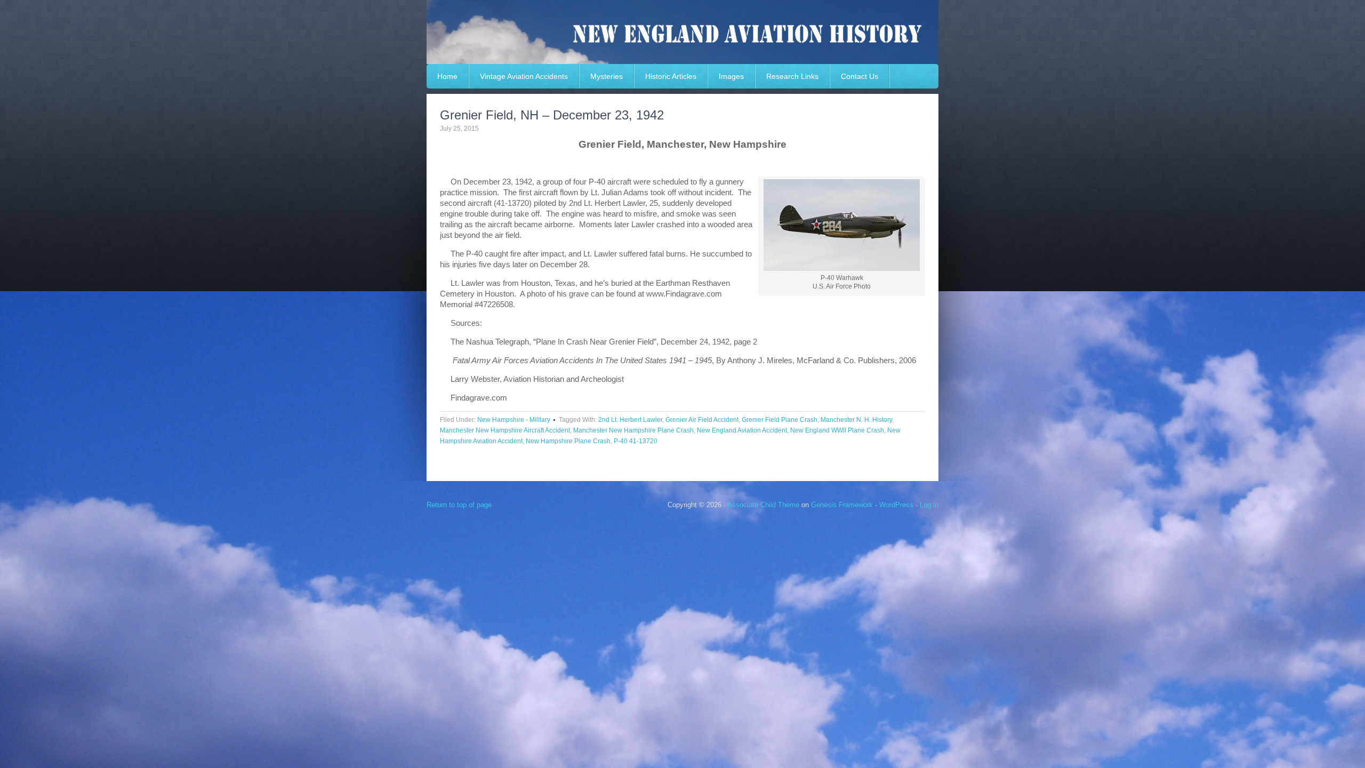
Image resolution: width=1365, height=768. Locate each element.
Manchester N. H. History (856, 419)
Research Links (792, 76)
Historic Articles (670, 76)
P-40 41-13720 (635, 441)
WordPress (896, 505)
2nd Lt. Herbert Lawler (630, 419)
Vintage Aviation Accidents (524, 76)
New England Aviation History (682, 32)
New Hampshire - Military (513, 419)
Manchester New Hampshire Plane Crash (633, 430)
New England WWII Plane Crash (837, 430)
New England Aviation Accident (742, 430)
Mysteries (606, 76)
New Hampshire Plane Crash (568, 441)
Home (447, 76)
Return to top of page (459, 505)
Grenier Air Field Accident (701, 419)
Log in (929, 505)
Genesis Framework (842, 505)
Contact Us (859, 76)
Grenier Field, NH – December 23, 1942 (552, 115)
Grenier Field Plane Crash (779, 419)
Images (731, 76)
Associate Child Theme (763, 505)
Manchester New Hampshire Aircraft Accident (505, 430)
